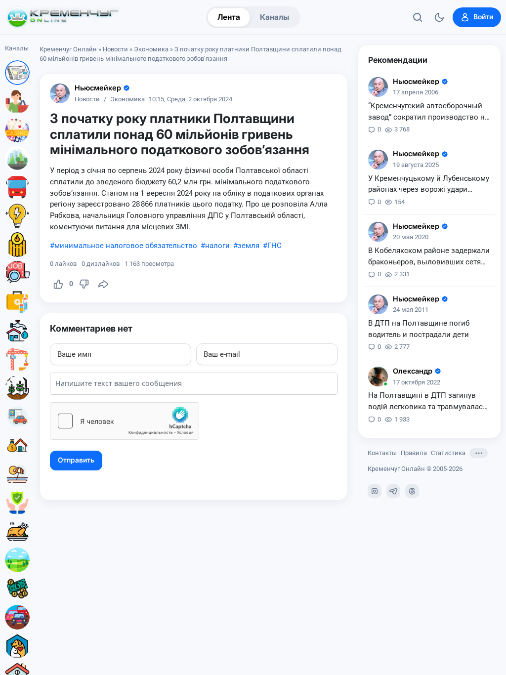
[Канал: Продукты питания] (17, 531)
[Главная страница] (63, 17)
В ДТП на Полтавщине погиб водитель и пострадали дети (418, 329)
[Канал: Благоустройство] (17, 158)
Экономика (151, 49)
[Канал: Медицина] (17, 302)
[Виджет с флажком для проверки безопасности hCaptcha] (124, 421)
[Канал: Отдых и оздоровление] (17, 474)
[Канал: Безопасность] (17, 502)
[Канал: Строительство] (17, 359)
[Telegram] (393, 491)
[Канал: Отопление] (17, 244)
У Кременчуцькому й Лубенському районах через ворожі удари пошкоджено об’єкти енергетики (428, 185)
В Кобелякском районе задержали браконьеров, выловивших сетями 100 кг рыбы (429, 257)
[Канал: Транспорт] (17, 187)
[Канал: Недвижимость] (17, 445)
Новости (115, 49)
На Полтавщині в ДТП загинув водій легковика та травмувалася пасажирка (427, 402)
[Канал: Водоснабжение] (17, 330)
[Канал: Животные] (17, 645)
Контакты (382, 453)
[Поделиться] (103, 284)
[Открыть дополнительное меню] (478, 453)
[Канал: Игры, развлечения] (17, 130)
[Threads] (412, 491)
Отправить (76, 460)
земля (248, 245)
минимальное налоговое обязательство (125, 245)
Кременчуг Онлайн (68, 49)
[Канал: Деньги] (17, 588)
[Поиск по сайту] (417, 17)
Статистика (448, 453)
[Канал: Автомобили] (17, 617)
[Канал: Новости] (17, 72)
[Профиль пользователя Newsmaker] (60, 93)
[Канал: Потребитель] (17, 101)
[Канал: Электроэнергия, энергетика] (17, 216)
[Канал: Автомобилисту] (17, 416)
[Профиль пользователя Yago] (378, 376)
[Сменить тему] (439, 17)
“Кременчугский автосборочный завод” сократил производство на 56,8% (428, 112)
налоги (217, 245)
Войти (483, 17)
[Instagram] (374, 491)
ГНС (274, 245)
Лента (228, 17)
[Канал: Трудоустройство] (17, 273)
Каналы (274, 17)
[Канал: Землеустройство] (17, 560)
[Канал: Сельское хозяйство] (17, 388)
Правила (414, 453)
